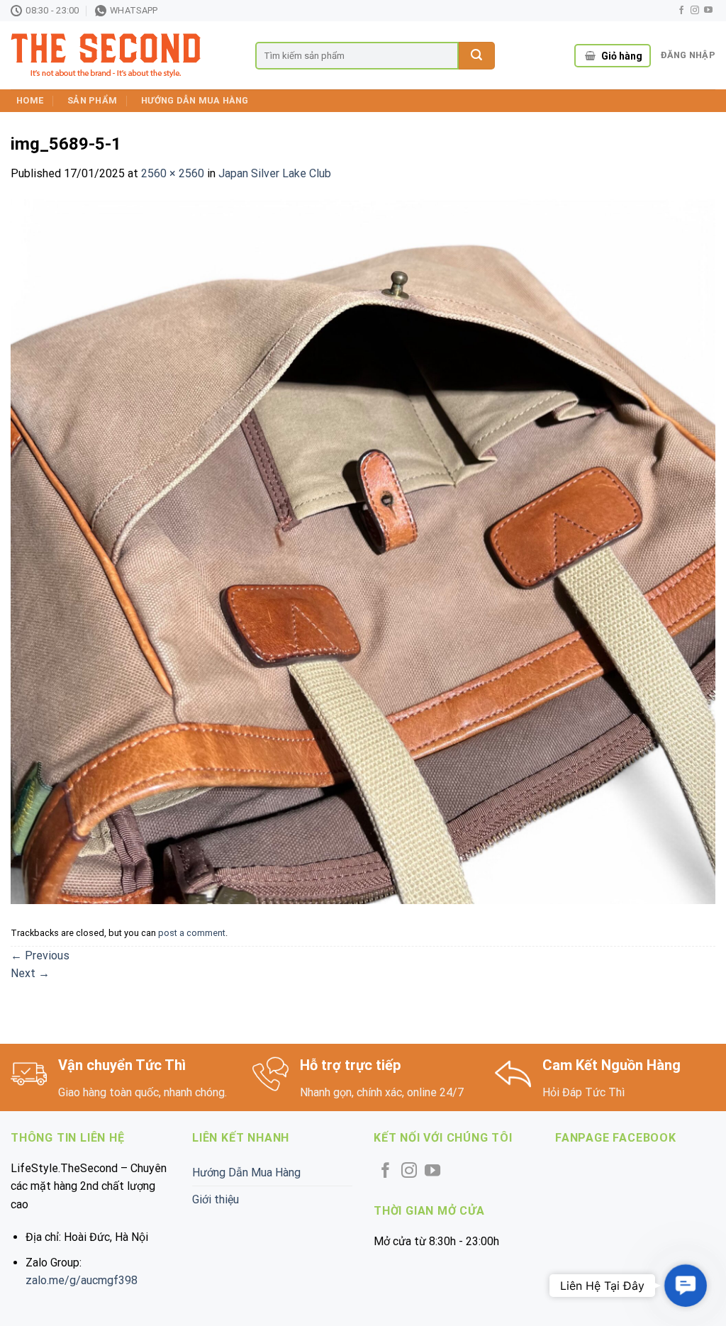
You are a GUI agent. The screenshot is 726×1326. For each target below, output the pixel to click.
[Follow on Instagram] (695, 11)
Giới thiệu (215, 1199)
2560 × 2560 (172, 173)
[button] (685, 1285)
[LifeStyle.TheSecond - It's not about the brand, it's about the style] (122, 56)
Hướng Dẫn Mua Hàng (195, 100)
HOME (29, 100)
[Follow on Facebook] (681, 11)
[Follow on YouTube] (708, 11)
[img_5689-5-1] (363, 550)
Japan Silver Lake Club (274, 173)
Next (30, 973)
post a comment (191, 932)
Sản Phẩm (92, 100)
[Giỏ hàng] (590, 56)
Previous (40, 955)
